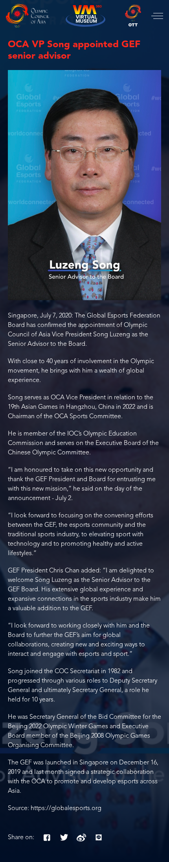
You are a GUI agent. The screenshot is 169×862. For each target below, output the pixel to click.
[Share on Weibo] (81, 837)
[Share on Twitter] (64, 837)
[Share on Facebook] (46, 837)
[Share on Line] (98, 837)
